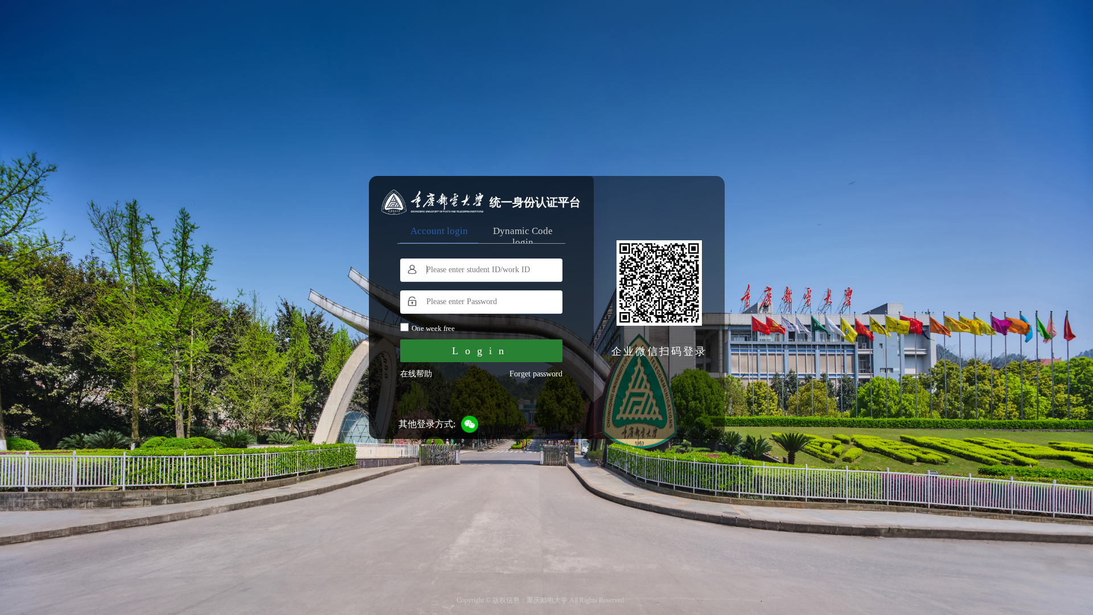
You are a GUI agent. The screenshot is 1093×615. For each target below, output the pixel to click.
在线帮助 (416, 374)
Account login (439, 231)
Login (481, 350)
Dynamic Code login (523, 237)
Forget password (535, 374)
